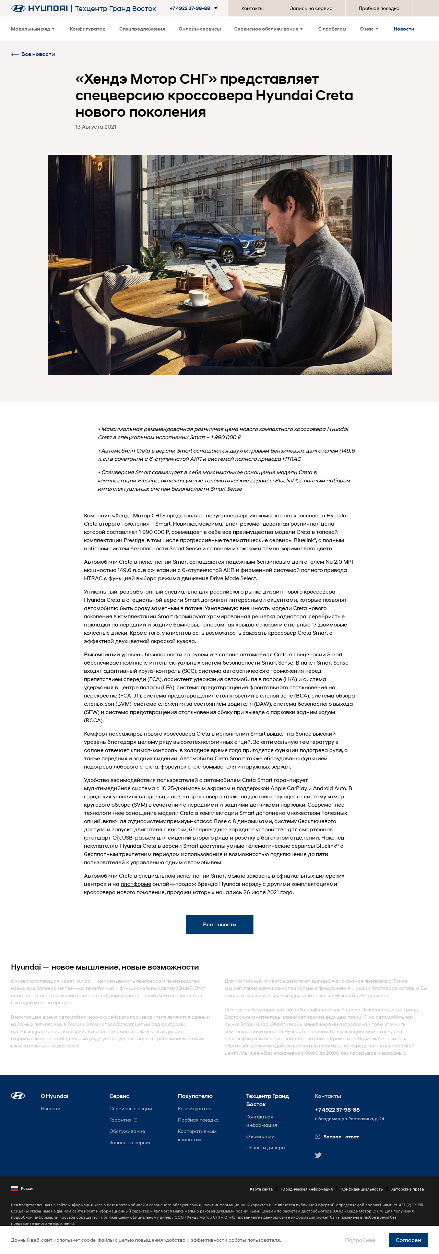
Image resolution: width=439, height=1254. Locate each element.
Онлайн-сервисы (200, 29)
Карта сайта (261, 1189)
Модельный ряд (30, 29)
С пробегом (332, 29)
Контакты (252, 8)
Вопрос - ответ (341, 1136)
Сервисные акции (130, 1108)
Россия (27, 1188)
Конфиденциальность (362, 1189)
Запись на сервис (311, 8)
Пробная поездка (379, 8)
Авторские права (407, 1189)
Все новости (38, 54)
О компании (260, 1136)
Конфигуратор (88, 29)
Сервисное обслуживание (266, 29)
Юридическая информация (307, 1189)
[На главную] (39, 8)
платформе (136, 883)
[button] (195, 8)
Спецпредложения (142, 29)
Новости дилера (265, 1147)
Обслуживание (127, 1131)
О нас (367, 29)
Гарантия (120, 1120)
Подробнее (360, 1240)
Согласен (408, 1240)
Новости (404, 29)
